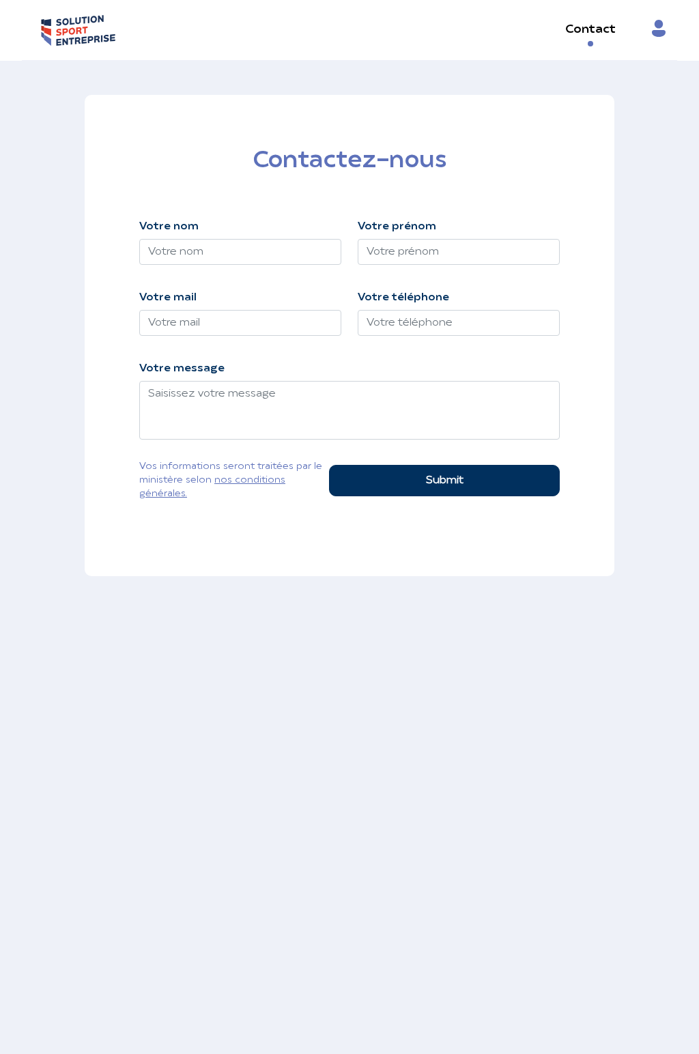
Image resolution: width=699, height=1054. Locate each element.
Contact (590, 29)
